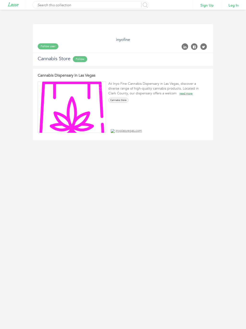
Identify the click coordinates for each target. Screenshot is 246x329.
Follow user (48, 46)
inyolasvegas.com (129, 130)
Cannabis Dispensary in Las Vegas (66, 75)
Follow (80, 59)
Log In (233, 5)
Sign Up (207, 5)
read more (186, 93)
